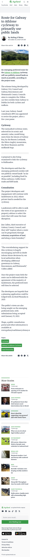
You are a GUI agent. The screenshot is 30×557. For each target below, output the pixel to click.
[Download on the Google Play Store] (21, 533)
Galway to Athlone (12, 72)
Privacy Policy (6, 544)
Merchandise (5, 550)
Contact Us (5, 539)
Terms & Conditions (7, 542)
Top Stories (4, 5)
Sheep (20, 5)
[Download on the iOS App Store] (8, 533)
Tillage (26, 5)
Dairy (15, 5)
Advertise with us (7, 547)
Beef (11, 5)
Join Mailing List (15, 522)
